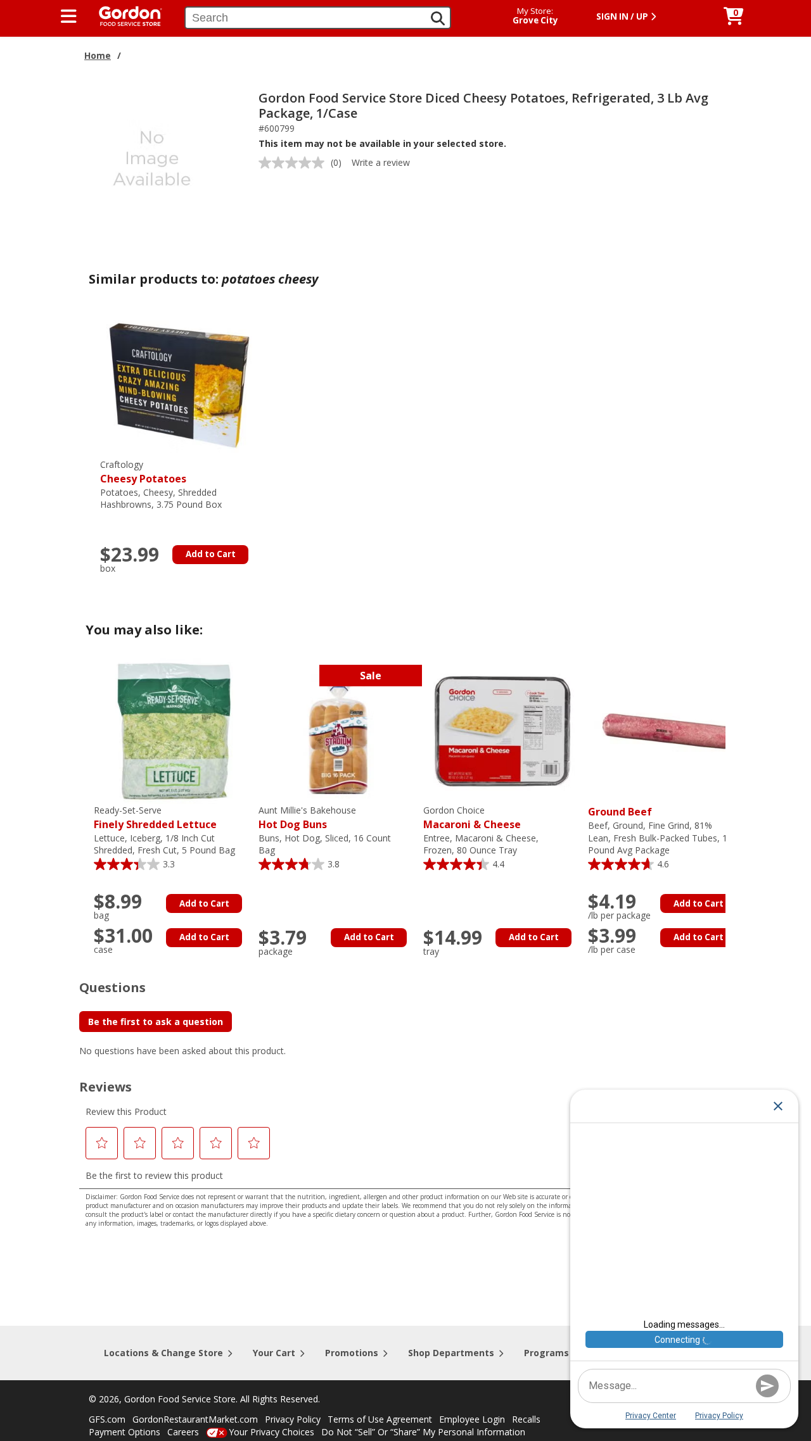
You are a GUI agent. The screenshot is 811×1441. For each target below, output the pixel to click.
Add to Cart (211, 554)
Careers (183, 1432)
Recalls (526, 1419)
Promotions (351, 1353)
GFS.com (107, 1419)
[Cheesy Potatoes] (179, 385)
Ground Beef (620, 812)
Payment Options (124, 1432)
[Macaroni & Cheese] (502, 730)
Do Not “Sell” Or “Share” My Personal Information (423, 1432)
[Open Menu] (69, 16)
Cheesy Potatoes (143, 472)
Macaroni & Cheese (472, 817)
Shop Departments (451, 1353)
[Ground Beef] (667, 730)
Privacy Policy (293, 1419)
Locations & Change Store (163, 1353)
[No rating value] (295, 162)
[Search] (438, 18)
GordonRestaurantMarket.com (195, 1419)
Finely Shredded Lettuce (155, 817)
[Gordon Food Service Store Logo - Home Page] (124, 15)
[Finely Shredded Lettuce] (173, 730)
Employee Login (472, 1419)
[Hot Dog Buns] (338, 730)
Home (97, 55)
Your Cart (274, 1353)
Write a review (381, 162)
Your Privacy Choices (271, 1432)
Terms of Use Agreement (380, 1419)
